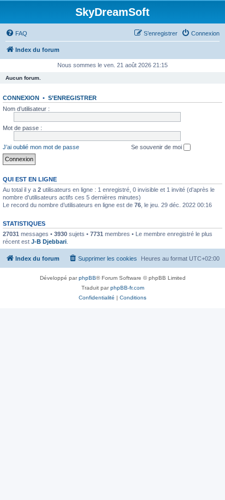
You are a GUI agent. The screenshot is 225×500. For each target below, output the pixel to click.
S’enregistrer (72, 98)
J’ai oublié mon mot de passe (41, 147)
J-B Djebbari (49, 241)
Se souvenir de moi (157, 147)
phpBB (87, 278)
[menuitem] (16, 33)
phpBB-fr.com (127, 288)
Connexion (21, 98)
